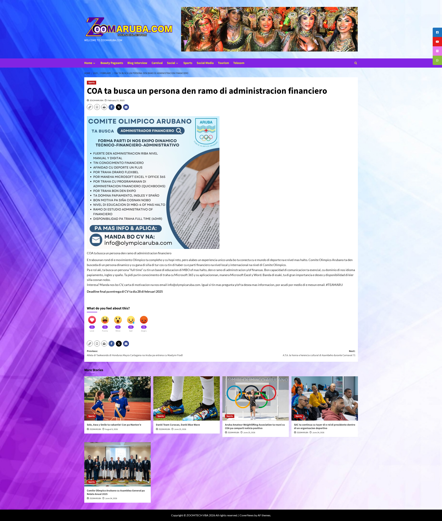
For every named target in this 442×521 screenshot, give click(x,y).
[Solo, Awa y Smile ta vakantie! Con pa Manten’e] (117, 398)
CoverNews (247, 515)
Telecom (238, 63)
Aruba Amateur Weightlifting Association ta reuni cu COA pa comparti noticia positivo (255, 426)
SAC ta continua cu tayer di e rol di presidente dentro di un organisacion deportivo (324, 426)
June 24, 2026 (318, 432)
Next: (319, 353)
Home (88, 63)
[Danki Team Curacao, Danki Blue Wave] (186, 398)
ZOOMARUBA (96, 100)
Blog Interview (137, 63)
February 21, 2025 (116, 100)
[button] (356, 63)
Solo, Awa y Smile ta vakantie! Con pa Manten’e (114, 425)
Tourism (223, 63)
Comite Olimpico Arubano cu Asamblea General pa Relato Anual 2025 (116, 492)
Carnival (157, 63)
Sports (187, 63)
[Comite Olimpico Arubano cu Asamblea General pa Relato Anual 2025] (117, 464)
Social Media (205, 63)
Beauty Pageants (111, 63)
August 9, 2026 (111, 429)
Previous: (135, 353)
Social (171, 63)
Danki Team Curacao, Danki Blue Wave (178, 425)
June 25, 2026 (180, 429)
